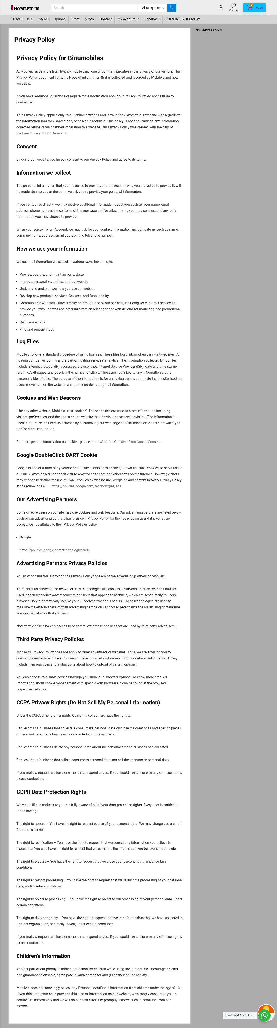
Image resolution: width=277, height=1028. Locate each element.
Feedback (152, 19)
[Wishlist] (233, 6)
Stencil (44, 19)
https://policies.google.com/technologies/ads (86, 486)
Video (89, 19)
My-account (126, 19)
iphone (60, 19)
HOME (16, 19)
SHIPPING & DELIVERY (182, 19)
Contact (106, 19)
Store (75, 19)
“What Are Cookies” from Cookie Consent (129, 442)
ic (28, 19)
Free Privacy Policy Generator (44, 133)
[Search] (171, 8)
